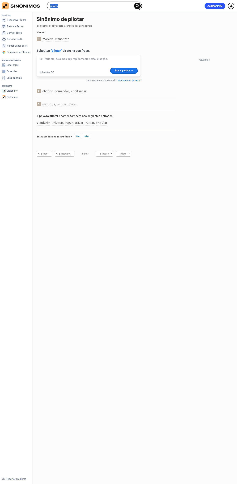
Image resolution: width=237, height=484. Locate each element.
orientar (57, 122)
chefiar (48, 90)
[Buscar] (137, 6)
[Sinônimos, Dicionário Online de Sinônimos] (23, 5)
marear (48, 38)
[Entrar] (231, 6)
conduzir (43, 122)
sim (77, 136)
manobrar (62, 38)
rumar (90, 122)
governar (60, 104)
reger (69, 122)
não (86, 136)
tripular (101, 122)
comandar (62, 90)
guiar (72, 104)
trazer (79, 122)
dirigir (47, 104)
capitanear (78, 90)
